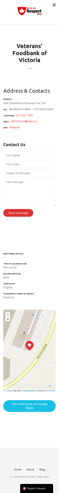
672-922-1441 (24, 115)
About (30, 469)
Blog (42, 469)
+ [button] (8, 314)
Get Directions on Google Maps (29, 406)
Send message (18, 213)
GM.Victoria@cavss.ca (24, 121)
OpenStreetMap (29, 390)
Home (17, 469)
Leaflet (9, 390)
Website (15, 127)
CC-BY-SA (51, 390)
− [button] (8, 319)
